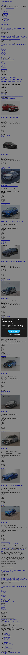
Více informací (23, 328)
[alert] (14, 327)
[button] (14, 334)
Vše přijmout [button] (14, 331)
